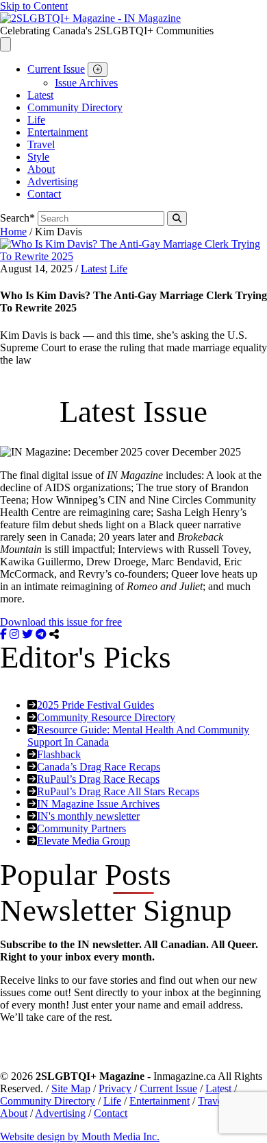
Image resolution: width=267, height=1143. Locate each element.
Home (13, 231)
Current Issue (56, 69)
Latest (40, 95)
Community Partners (81, 828)
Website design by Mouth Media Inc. (80, 1136)
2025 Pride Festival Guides (95, 705)
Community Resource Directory (106, 717)
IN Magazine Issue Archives (98, 804)
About (41, 169)
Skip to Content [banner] (34, 6)
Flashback (59, 754)
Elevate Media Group (83, 841)
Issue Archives (86, 83)
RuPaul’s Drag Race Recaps (98, 779)
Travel (41, 144)
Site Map (70, 1088)
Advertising (52, 181)
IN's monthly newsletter (88, 816)
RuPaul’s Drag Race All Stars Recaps (118, 791)
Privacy (115, 1088)
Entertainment (57, 132)
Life (36, 120)
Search (17, 218)
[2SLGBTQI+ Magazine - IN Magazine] (90, 18)
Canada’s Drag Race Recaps (98, 767)
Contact (44, 194)
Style (38, 157)
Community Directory (75, 107)
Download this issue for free (61, 622)
